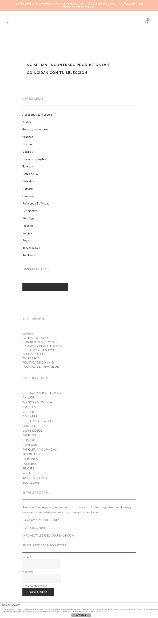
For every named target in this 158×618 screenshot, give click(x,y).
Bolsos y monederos (35, 129)
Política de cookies (38, 362)
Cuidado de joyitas (34, 159)
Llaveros (27, 196)
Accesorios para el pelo (37, 114)
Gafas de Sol (30, 173)
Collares (27, 151)
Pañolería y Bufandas (35, 203)
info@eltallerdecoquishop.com (48, 535)
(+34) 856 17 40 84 (34, 527)
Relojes (27, 233)
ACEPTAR (81, 615)
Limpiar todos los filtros (45, 285)
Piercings (28, 218)
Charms (27, 144)
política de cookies (58, 611)
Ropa (25, 240)
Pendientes (29, 211)
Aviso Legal (31, 358)
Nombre (27, 571)
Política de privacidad (40, 366)
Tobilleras (28, 255)
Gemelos (28, 181)
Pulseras (28, 225)
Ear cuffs (28, 166)
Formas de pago (35, 337)
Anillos (26, 122)
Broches (27, 136)
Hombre (27, 188)
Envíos (27, 333)
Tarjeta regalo (31, 248)
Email (26, 557)
